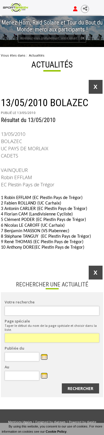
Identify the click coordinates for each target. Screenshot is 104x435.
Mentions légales (20, 422)
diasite (91, 422)
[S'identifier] (75, 9)
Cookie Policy (56, 431)
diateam (60, 422)
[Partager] (85, 9)
